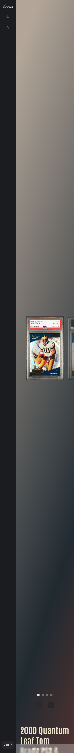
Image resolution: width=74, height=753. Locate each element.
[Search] (8, 28)
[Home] (8, 16)
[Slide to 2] (43, 695)
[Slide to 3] (47, 695)
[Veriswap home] (8, 7)
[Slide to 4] (51, 695)
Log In (8, 745)
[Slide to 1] (38, 695)
